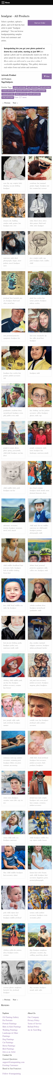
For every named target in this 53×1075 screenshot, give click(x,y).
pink (31, 260)
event (21, 413)
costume (40, 488)
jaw (21, 298)
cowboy (37, 303)
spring (10, 450)
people (32, 448)
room (47, 490)
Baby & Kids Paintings (12, 1026)
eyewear (44, 188)
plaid (31, 298)
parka (20, 643)
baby (42, 260)
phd (4, 415)
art (4, 301)
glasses (32, 415)
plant (5, 450)
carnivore (39, 645)
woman (32, 913)
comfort (15, 183)
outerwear (6, 258)
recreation (14, 525)
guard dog (39, 955)
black (36, 221)
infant (35, 840)
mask (38, 490)
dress (5, 455)
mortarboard (7, 413)
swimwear (6, 758)
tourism (5, 528)
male (35, 525)
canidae (35, 643)
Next (16, 103)
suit (38, 800)
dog (31, 643)
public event (11, 415)
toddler (46, 260)
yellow (39, 413)
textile (12, 648)
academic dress (16, 410)
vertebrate (33, 183)
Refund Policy (33, 1026)
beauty (44, 872)
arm (4, 335)
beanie (44, 840)
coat (16, 645)
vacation (6, 800)
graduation (7, 410)
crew (14, 226)
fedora (32, 303)
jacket (12, 645)
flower (17, 448)
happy (37, 186)
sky (10, 221)
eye (21, 605)
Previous (8, 103)
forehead (6, 298)
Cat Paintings (8, 1042)
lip (8, 183)
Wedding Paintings (10, 1029)
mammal (43, 183)
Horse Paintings (9, 1045)
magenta (32, 685)
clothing (35, 410)
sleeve (40, 221)
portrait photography (37, 880)
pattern (37, 301)
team (31, 450)
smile (10, 223)
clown (44, 493)
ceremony (42, 803)
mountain (19, 528)
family (46, 453)
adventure (6, 525)
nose (4, 183)
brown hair (7, 573)
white (31, 221)
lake (15, 800)
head (35, 488)
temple (44, 798)
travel (11, 263)
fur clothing (16, 186)
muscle (14, 530)
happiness (40, 878)
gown (46, 878)
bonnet (8, 688)
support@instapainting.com (13, 1062)
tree (11, 226)
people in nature (8, 448)
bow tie (40, 525)
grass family (16, 450)
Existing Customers (10, 1065)
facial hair (11, 303)
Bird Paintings (8, 1048)
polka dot (13, 950)
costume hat (37, 188)
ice (22, 800)
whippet (32, 645)
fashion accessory (14, 375)
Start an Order (39, 23)
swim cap (13, 758)
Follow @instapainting (12, 1073)
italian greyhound (36, 648)
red (31, 680)
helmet (32, 565)
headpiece (43, 685)
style (35, 226)
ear (11, 186)
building (15, 221)
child (31, 263)
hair (11, 298)
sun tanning (13, 765)
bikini (12, 763)
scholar (32, 605)
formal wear (33, 798)
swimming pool (16, 760)
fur (7, 643)
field (8, 453)
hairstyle (16, 298)
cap (11, 183)
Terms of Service (34, 1023)
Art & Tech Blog (34, 1029)
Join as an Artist (9, 1051)
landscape (33, 453)
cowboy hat (41, 298)
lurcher (44, 648)
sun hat (41, 410)
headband (16, 565)
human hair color (35, 872)
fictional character (36, 493)
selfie (34, 338)
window (5, 223)
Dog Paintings (8, 1039)
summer (5, 725)
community (38, 448)
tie (38, 528)
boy (47, 838)
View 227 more (20, 97)
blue (4, 872)
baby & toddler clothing (11, 570)
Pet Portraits (7, 1020)
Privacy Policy (33, 1020)
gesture (32, 186)
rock (9, 530)
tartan (32, 301)
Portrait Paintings (10, 1023)
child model (43, 528)
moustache (40, 335)
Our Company (33, 1017)
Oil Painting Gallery (11, 1017)
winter (5, 798)
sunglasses (43, 950)
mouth (43, 490)
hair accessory (41, 680)
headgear (6, 188)
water (11, 800)
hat (38, 183)
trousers (5, 221)
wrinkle (32, 720)
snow (5, 266)
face (31, 258)
